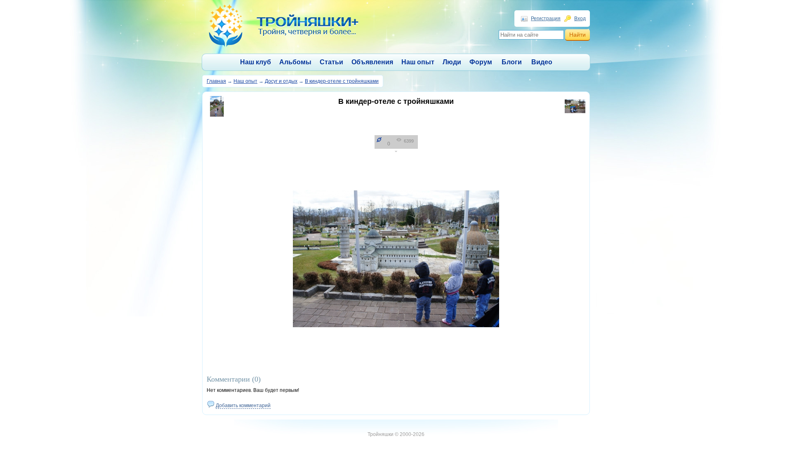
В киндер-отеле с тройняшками (342, 81)
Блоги (512, 62)
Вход (580, 18)
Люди (452, 62)
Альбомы (295, 62)
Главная (216, 81)
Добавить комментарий (243, 405)
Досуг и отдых (281, 81)
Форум (480, 62)
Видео (541, 62)
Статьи (331, 62)
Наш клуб (255, 62)
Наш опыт (417, 62)
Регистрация (546, 18)
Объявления (372, 62)
